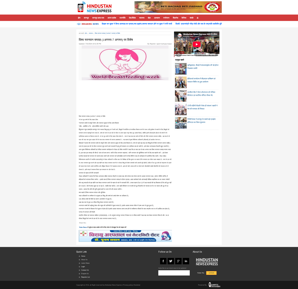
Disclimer (137, 285)
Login (83, 266)
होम (79, 17)
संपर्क (191, 17)
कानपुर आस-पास (98, 17)
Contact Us (85, 270)
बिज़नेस (175, 17)
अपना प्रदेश (112, 17)
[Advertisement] (125, 98)
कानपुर (86, 17)
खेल (149, 17)
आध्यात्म (157, 17)
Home (83, 256)
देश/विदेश (132, 17)
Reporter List (85, 277)
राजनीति (122, 17)
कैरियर (184, 17)
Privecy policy (128, 285)
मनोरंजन (166, 17)
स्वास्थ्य (141, 17)
